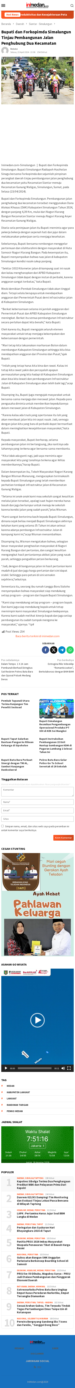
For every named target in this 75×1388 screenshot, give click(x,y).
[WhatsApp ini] (70, 650)
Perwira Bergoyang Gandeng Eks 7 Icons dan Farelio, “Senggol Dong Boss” (42, 1323)
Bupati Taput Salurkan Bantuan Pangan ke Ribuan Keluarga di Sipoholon (17, 742)
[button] (37, 1020)
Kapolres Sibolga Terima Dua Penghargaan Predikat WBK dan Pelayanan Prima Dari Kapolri (44, 1185)
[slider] (35, 1068)
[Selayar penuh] (69, 1068)
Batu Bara (22, 1286)
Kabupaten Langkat (18, 1092)
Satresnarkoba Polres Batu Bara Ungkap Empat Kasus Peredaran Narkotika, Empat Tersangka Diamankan (43, 1293)
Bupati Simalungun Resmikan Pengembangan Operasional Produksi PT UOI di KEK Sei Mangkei (54, 726)
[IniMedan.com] (37, 5)
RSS (39, 1367)
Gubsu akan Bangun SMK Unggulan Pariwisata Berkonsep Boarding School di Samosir (42, 1261)
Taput (40, 1224)
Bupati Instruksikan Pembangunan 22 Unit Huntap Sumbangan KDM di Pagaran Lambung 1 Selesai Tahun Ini (55, 745)
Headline (21, 1210)
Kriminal (40, 1286)
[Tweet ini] (53, 650)
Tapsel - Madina (45, 1302)
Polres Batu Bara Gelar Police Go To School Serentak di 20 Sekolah (53, 763)
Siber (55, 1348)
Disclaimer (37, 1353)
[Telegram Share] (62, 650)
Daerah (20, 1178)
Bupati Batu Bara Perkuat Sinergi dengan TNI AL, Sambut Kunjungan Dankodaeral (16, 764)
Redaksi (19, 1348)
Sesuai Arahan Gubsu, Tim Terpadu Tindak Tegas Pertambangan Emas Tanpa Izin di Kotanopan (43, 1309)
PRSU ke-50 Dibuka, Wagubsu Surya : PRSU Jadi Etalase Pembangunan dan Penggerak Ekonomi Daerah (43, 1277)
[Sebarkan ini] (45, 650)
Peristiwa (40, 1210)
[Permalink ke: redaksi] (5, 50)
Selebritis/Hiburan (37, 1318)
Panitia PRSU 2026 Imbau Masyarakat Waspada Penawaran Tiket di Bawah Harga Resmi (43, 1245)
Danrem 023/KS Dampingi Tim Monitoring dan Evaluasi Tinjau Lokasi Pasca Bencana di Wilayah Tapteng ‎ (42, 1201)
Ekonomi (21, 1238)
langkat (12, 1098)
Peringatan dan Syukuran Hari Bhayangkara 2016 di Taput (36, 1229)
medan (10, 1085)
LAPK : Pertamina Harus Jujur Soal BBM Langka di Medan (41, 1215)
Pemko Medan (15, 1111)
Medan (30, 1210)
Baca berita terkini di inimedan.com (37, 636)
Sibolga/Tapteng (34, 1178)
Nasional (22, 1254)
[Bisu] (63, 1068)
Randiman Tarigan (17, 1105)
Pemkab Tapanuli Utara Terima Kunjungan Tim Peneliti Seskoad (15, 704)
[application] (37, 1020)
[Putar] (6, 1068)
